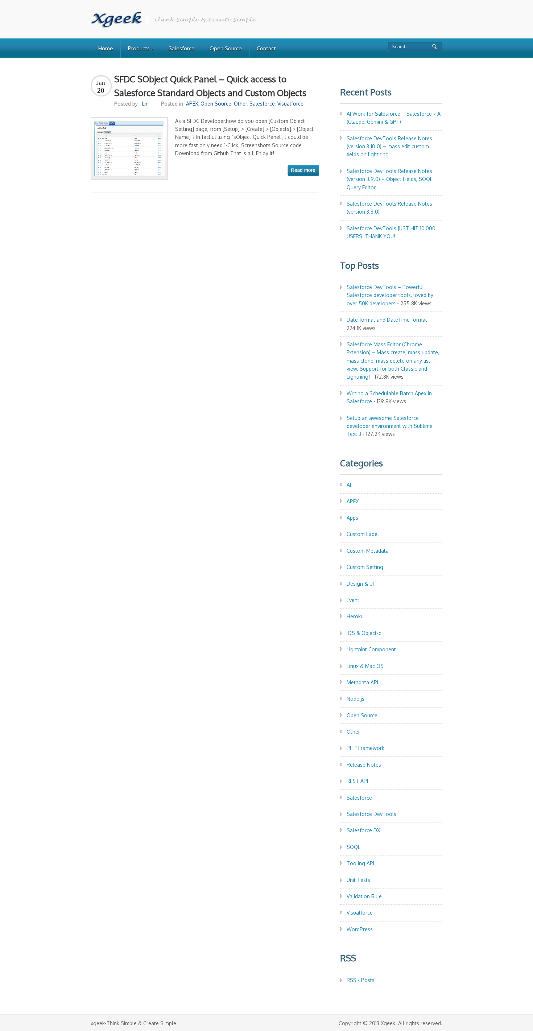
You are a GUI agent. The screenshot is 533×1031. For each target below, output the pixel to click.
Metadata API (362, 682)
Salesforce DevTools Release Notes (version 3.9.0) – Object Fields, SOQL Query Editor (390, 179)
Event (353, 600)
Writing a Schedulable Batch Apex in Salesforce (389, 397)
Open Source (226, 48)
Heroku (355, 616)
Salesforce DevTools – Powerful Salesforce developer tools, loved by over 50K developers (390, 295)
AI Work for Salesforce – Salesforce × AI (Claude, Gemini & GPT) (394, 118)
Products (141, 48)
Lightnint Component (371, 649)
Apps (352, 518)
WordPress (360, 929)
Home (105, 48)
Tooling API (360, 863)
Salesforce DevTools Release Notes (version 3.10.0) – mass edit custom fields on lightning (389, 146)
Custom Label (363, 534)
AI (349, 485)
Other (240, 103)
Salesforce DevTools (371, 814)
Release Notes (364, 765)
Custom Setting (365, 567)
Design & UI (360, 584)
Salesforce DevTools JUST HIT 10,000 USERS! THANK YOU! (391, 232)
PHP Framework (365, 748)
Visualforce (290, 103)
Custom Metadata (368, 551)
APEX (192, 103)
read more (303, 170)
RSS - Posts (361, 980)
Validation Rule (364, 896)
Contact (266, 48)
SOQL (353, 847)
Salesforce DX (363, 830)
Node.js (355, 699)
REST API (357, 781)
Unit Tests (358, 880)
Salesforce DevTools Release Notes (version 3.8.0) (389, 208)
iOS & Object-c (364, 633)
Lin (145, 103)
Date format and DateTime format (387, 320)
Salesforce (182, 48)
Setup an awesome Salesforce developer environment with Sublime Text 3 (390, 426)
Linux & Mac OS (365, 666)
